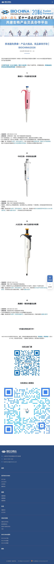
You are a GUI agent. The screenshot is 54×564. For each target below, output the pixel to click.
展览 (2, 492)
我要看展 (3, 498)
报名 (2, 548)
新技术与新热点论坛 (5, 526)
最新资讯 (3, 486)
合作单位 (3, 484)
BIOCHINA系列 (5, 534)
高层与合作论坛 (4, 521)
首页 (2, 468)
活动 (2, 529)
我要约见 (3, 510)
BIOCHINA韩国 (4, 543)
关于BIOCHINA (5, 475)
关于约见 (3, 512)
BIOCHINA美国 (4, 540)
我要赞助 (3, 500)
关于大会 (3, 479)
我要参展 (3, 495)
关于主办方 (3, 481)
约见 (2, 506)
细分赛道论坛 (4, 524)
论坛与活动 (4, 518)
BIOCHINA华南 (4, 538)
